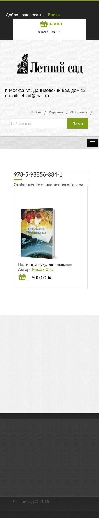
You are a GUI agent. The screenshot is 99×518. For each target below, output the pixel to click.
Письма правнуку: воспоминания (45, 264)
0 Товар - (49, 32)
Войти (54, 15)
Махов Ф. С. (43, 269)
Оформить (78, 112)
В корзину (22, 280)
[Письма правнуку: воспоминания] (38, 234)
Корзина (56, 112)
